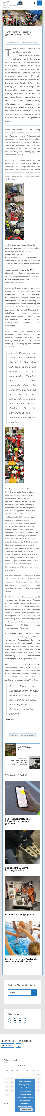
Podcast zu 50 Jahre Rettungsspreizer (16, 869)
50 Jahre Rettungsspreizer (20, 914)
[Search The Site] (25, 1020)
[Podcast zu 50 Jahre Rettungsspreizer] (22, 847)
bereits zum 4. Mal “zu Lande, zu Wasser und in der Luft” (21, 960)
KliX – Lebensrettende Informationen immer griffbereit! (17, 821)
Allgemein (24, 42)
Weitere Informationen (25, 1107)
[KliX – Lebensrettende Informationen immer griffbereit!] (22, 798)
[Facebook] (15, 1020)
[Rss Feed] (10, 1020)
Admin (35, 20)
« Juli (6, 1103)
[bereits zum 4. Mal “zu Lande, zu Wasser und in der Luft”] (22, 938)
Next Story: (17, 761)
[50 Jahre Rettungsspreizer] (22, 893)
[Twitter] (20, 1020)
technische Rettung (27, 735)
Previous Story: (26, 747)
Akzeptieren (26, 1110)
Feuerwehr (14, 735)
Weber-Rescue (22, 508)
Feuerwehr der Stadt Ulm (15, 248)
